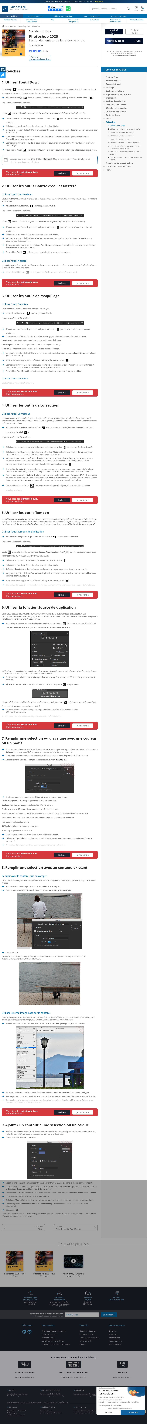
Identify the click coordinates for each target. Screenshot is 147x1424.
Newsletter (113, 1334)
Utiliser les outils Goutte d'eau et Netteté (125, 129)
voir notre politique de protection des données (48, 1316)
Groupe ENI (79, 1390)
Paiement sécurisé (87, 1334)
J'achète (62, 173)
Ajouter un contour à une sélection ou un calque (126, 158)
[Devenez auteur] (3, 75)
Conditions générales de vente (53, 1341)
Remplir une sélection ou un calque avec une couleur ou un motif (125, 147)
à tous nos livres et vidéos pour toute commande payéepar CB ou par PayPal (59, 1301)
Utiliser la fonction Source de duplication (125, 143)
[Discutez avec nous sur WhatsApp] (68, 8)
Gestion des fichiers (115, 91)
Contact (83, 1344)
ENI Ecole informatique (51, 1390)
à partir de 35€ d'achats (88, 1300)
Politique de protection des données (56, 1344)
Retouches (110, 122)
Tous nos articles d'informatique (54, 1331)
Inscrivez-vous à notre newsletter (46, 1314)
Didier (36, 45)
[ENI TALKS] (24, 1364)
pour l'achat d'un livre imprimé (30, 1300)
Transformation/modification (69, 1229)
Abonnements (114, 1337)
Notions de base (113, 80)
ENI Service (13, 1407)
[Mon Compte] (143, 8)
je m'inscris (108, 1314)
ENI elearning (80, 1407)
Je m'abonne (83, 173)
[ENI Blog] (122, 1364)
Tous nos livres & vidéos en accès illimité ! (73, 2)
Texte (40, 1229)
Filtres (109, 170)
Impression (111, 98)
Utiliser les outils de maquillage (122, 132)
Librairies (112, 1331)
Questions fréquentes (88, 1331)
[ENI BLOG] (3, 69)
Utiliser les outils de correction (122, 136)
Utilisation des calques (116, 111)
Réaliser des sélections (116, 101)
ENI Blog (12, 1390)
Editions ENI (19, 8)
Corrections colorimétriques (118, 166)
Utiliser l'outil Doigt (117, 125)
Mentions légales (48, 1337)
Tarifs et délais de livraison (90, 1337)
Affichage (110, 87)
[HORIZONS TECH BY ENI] (73, 1364)
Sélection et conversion (116, 108)
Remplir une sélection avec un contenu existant (125, 153)
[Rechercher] (128, 8)
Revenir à (40, 58)
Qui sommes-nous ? (49, 1334)
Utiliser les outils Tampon (119, 139)
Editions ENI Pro (48, 1407)
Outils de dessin (113, 115)
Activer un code (86, 1341)
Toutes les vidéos (115, 1341)
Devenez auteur (115, 1344)
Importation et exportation (118, 94)
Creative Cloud (112, 77)
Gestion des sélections (116, 105)
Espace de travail (113, 84)
